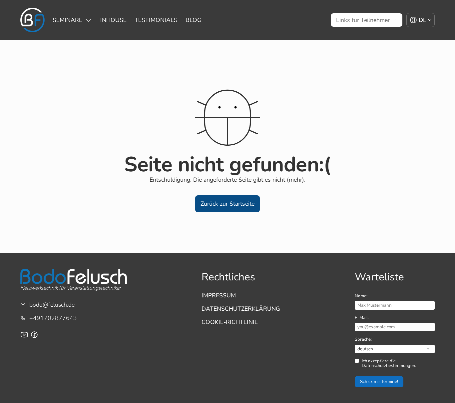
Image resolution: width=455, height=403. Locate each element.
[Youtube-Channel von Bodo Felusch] (24, 335)
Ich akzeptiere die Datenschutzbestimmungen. (389, 363)
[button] (227, 203)
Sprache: (363, 339)
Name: (361, 296)
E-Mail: (362, 318)
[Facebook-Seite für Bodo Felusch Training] (34, 335)
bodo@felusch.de (52, 305)
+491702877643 (53, 318)
